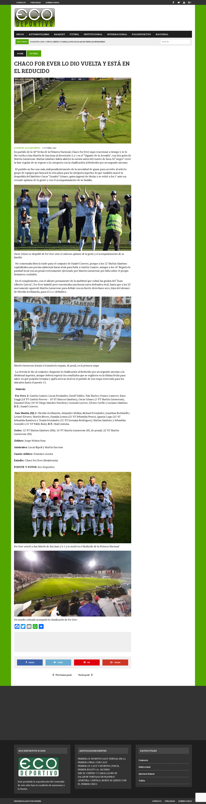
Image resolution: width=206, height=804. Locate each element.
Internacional (117, 34)
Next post (84, 675)
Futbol (74, 34)
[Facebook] (173, 2)
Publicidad (36, 2)
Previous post (63, 675)
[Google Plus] (189, 2)
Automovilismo (39, 34)
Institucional (93, 34)
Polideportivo (141, 34)
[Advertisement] (72, 641)
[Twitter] (178, 2)
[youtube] (184, 2)
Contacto (21, 2)
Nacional (162, 34)
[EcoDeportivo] (103, 18)
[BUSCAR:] (175, 41)
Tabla (142, 780)
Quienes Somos (52, 2)
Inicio (20, 34)
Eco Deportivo (32, 148)
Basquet (59, 34)
